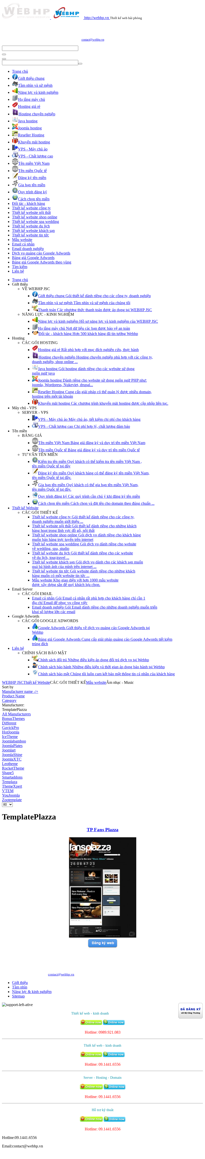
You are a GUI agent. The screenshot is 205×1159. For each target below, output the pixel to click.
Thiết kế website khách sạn (33, 230)
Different (9, 723)
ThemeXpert (12, 786)
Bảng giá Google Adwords (33, 258)
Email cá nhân (23, 244)
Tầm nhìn (19, 987)
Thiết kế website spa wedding (35, 221)
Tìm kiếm (19, 267)
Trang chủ (20, 71)
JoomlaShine (12, 755)
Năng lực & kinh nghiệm (32, 991)
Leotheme (10, 764)
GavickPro (10, 727)
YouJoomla (11, 795)
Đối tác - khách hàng (28, 203)
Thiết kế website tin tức (30, 235)
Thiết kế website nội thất (31, 212)
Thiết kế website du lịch (31, 226)
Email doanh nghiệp (28, 248)
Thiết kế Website (25, 508)
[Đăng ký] (103, 947)
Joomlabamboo (14, 741)
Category (9, 700)
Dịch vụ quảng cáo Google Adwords (41, 253)
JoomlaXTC (12, 759)
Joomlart (9, 750)
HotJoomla (10, 732)
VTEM (8, 791)
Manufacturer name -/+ (20, 691)
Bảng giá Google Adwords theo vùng (41, 262)
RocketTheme (13, 768)
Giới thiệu (20, 982)
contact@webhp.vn (93, 39)
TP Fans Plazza (102, 829)
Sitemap (18, 996)
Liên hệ (18, 271)
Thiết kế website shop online (34, 217)
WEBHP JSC (13, 682)
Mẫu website (22, 239)
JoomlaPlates (12, 745)
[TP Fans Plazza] (102, 936)
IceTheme (10, 736)
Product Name (13, 696)
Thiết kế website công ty (31, 208)
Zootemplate (12, 800)
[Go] (4, 54)
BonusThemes (13, 718)
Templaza (9, 782)
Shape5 (8, 773)
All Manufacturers (16, 714)
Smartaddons (12, 777)
